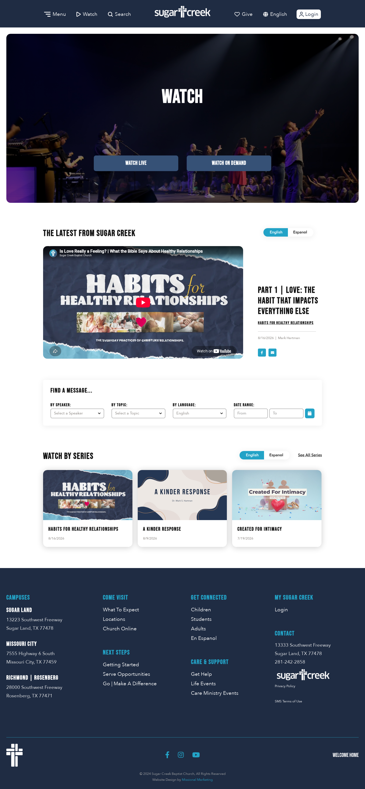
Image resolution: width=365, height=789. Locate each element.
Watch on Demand (229, 163)
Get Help (201, 674)
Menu (59, 14)
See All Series (310, 455)
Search (123, 14)
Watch (90, 14)
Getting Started (121, 664)
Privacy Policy (285, 686)
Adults (198, 628)
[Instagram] (181, 755)
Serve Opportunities (126, 674)
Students (201, 619)
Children (201, 609)
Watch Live (136, 163)
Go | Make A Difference (130, 683)
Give (247, 14)
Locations (114, 619)
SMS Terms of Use (288, 701)
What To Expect (121, 609)
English (278, 14)
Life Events (203, 683)
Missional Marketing (197, 779)
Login (311, 14)
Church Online (120, 628)
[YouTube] (196, 755)
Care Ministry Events (214, 693)
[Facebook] (167, 755)
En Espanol (204, 638)
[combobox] (283, 14)
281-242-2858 (290, 662)
